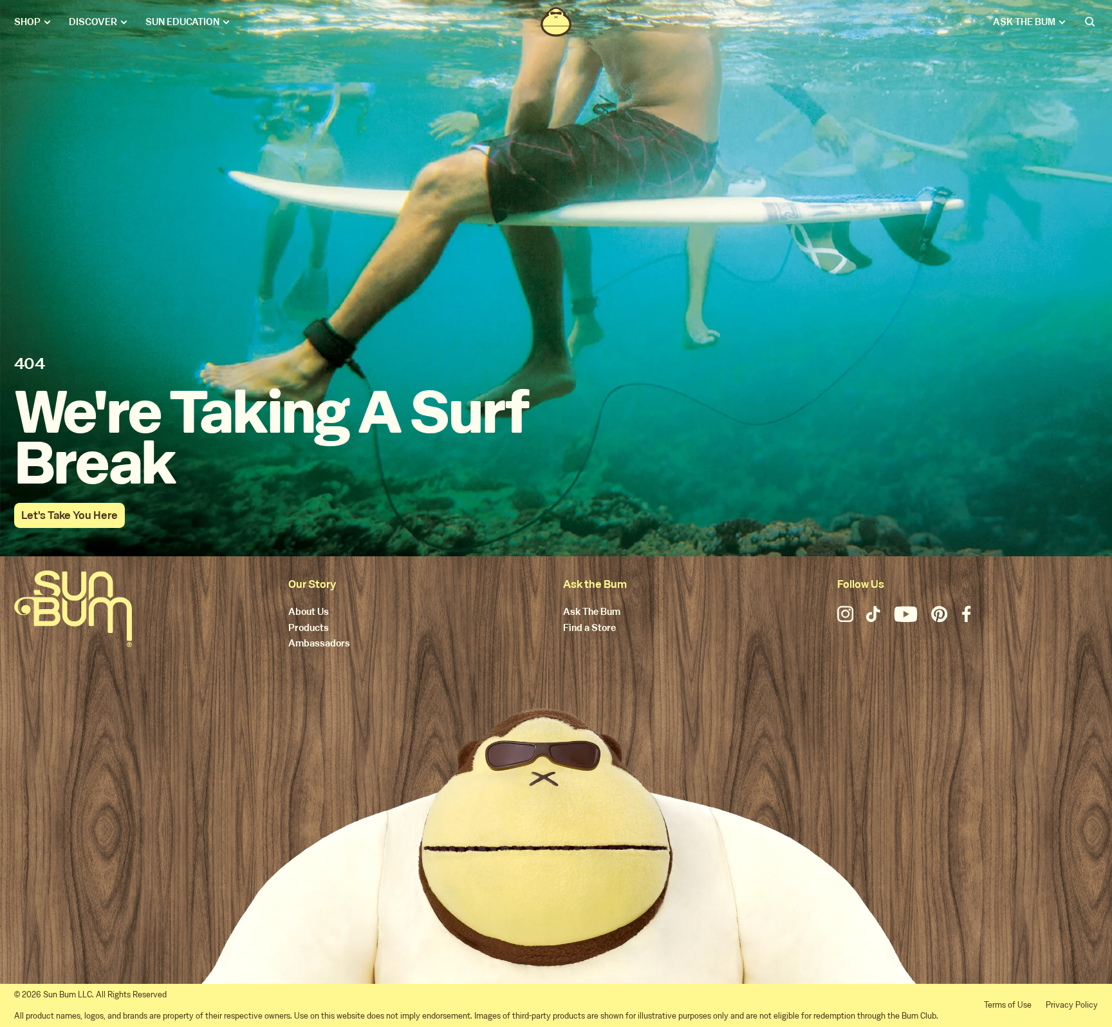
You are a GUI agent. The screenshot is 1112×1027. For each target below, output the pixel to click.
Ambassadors (319, 643)
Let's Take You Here (69, 515)
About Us (308, 612)
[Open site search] (1091, 22)
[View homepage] (556, 22)
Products (308, 628)
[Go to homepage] (73, 608)
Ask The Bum (591, 612)
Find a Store (589, 628)
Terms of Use (1008, 1005)
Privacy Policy (1072, 1005)
